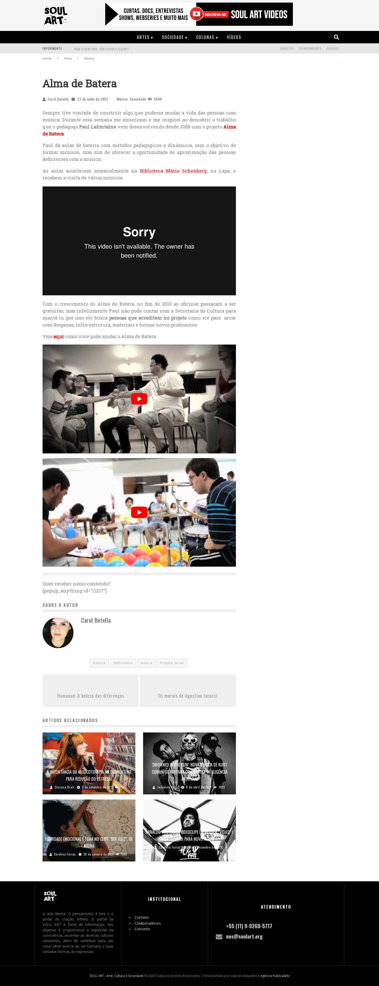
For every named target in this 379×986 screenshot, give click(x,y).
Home (47, 58)
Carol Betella (58, 99)
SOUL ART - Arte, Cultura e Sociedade (116, 976)
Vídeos (234, 37)
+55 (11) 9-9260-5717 (249, 926)
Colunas (205, 37)
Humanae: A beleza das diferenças (90, 695)
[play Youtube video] (139, 399)
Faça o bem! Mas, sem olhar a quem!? (101, 49)
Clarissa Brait (64, 787)
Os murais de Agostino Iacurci (187, 695)
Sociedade (173, 37)
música (146, 663)
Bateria (99, 663)
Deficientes (123, 663)
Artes (143, 37)
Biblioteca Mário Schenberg (173, 171)
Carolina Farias (65, 854)
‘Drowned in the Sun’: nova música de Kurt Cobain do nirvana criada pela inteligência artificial (189, 772)
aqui (58, 336)
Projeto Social (172, 663)
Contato (332, 48)
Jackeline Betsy (167, 787)
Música (122, 99)
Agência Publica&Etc (275, 976)
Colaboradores (310, 48)
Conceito (287, 48)
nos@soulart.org (244, 936)
